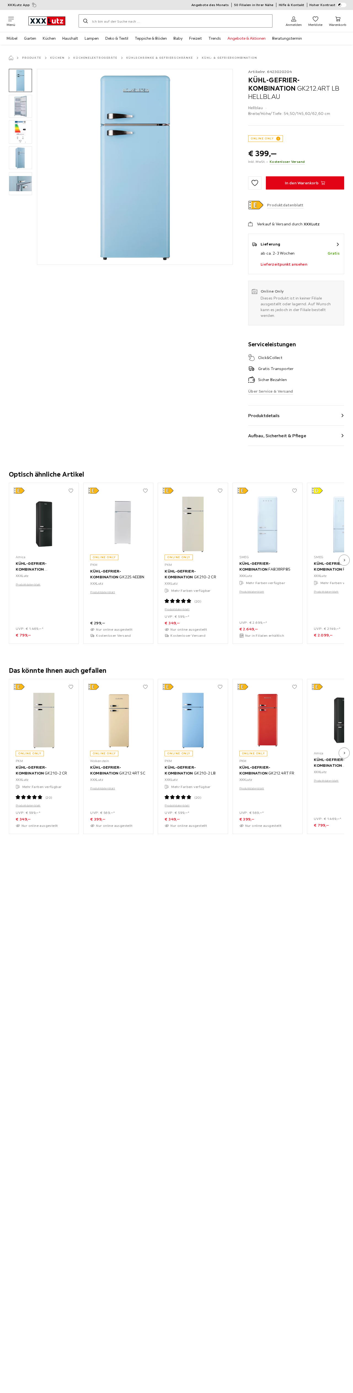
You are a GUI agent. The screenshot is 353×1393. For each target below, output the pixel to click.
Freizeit (195, 38)
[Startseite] (11, 58)
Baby (178, 38)
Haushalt (70, 38)
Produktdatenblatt (28, 585)
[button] (20, 80)
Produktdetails (264, 415)
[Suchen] (85, 21)
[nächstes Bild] (344, 560)
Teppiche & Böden (151, 38)
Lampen (92, 38)
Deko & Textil (116, 38)
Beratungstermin (287, 38)
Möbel (12, 38)
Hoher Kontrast (322, 5)
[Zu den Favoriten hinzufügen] (254, 183)
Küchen (49, 38)
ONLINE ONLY (262, 138)
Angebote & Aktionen (247, 38)
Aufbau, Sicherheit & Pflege (277, 435)
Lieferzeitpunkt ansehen (284, 264)
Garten (30, 38)
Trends (214, 38)
